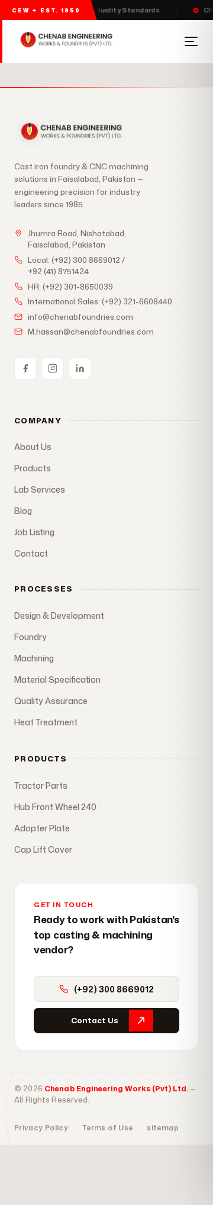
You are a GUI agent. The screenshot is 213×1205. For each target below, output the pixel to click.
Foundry (30, 636)
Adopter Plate (42, 828)
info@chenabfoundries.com (80, 316)
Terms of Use (107, 1128)
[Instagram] (52, 368)
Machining (34, 658)
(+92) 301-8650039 (78, 286)
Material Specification (57, 679)
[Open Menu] (191, 41)
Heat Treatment (46, 722)
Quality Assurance (51, 700)
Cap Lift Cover (43, 849)
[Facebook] (25, 368)
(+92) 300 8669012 (85, 260)
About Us (32, 446)
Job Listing (34, 532)
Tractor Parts (40, 785)
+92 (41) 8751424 (58, 271)
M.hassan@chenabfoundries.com (91, 331)
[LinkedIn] (80, 368)
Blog (23, 510)
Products (32, 468)
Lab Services (39, 489)
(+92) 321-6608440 (137, 301)
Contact (31, 553)
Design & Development (59, 615)
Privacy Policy (41, 1128)
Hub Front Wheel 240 (55, 806)
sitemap (163, 1128)
